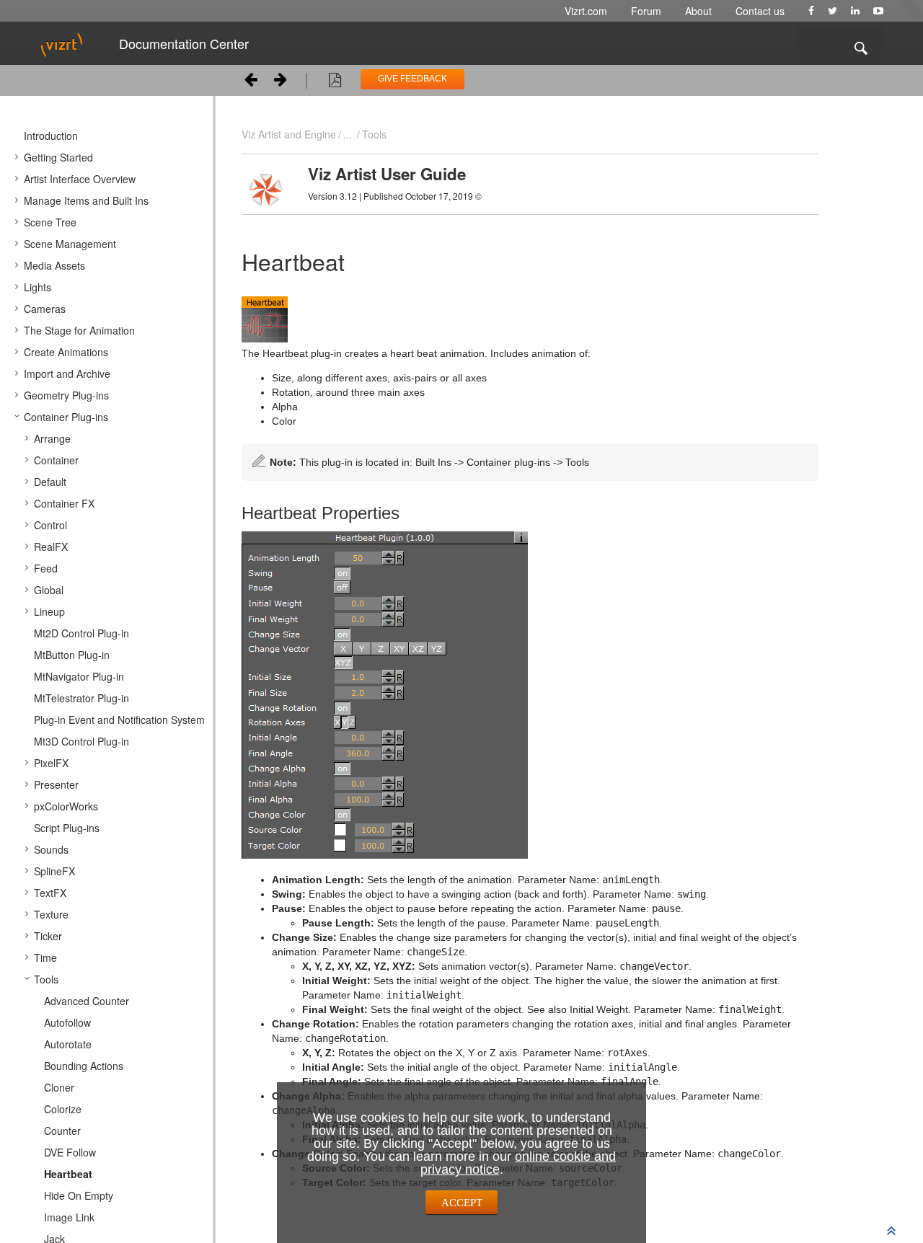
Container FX (64, 503)
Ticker (48, 936)
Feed (46, 568)
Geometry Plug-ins (66, 395)
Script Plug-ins (67, 827)
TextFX (50, 892)
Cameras (45, 308)
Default (50, 481)
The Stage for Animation (79, 330)
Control (50, 525)
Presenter (56, 784)
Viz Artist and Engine (289, 134)
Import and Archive (67, 373)
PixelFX (51, 763)
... (347, 134)
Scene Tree (50, 222)
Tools (46, 979)
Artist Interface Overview (80, 179)
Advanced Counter (86, 1001)
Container (56, 460)
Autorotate (68, 1044)
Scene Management (70, 243)
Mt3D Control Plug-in (81, 741)
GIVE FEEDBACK (412, 79)
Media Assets (54, 265)
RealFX (51, 546)
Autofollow (67, 1022)
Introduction (51, 135)
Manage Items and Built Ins (86, 200)
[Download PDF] (335, 82)
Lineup (49, 611)
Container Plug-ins (66, 417)
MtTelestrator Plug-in (81, 698)
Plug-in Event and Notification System (119, 719)
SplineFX (54, 871)
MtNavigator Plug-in (79, 676)
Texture (51, 914)
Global (48, 590)
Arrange (52, 438)
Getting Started (58, 157)
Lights (37, 287)
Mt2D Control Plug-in (81, 633)
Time (45, 957)
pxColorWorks (66, 806)
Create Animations (66, 352)
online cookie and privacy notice (518, 1163)
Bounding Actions (83, 1065)
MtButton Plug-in (72, 654)
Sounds (51, 849)
